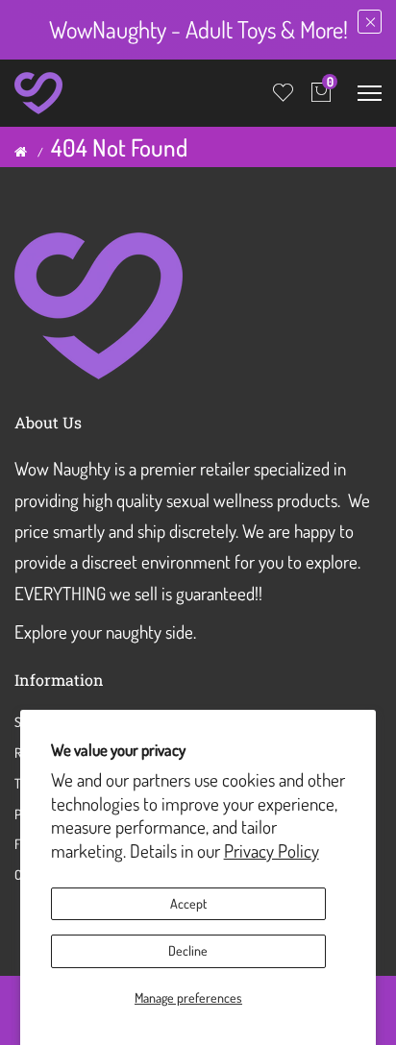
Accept (188, 903)
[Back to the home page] (20, 151)
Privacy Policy (271, 850)
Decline (188, 950)
